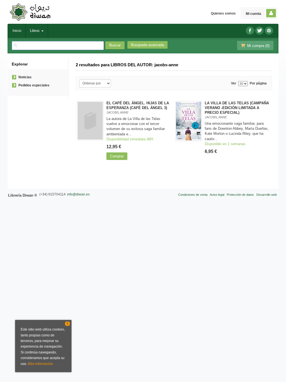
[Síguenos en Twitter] (259, 31)
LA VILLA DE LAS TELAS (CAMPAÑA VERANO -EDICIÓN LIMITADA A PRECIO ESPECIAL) (237, 108)
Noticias (25, 77)
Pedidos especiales (33, 85)
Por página (258, 83)
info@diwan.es (78, 194)
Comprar (117, 156)
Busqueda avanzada (147, 45)
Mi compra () (258, 46)
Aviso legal (217, 194)
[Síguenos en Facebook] (250, 31)
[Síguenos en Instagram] (269, 31)
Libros (35, 31)
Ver (233, 83)
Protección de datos (240, 194)
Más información (40, 364)
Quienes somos (223, 13)
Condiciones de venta (193, 194)
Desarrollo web (266, 194)
